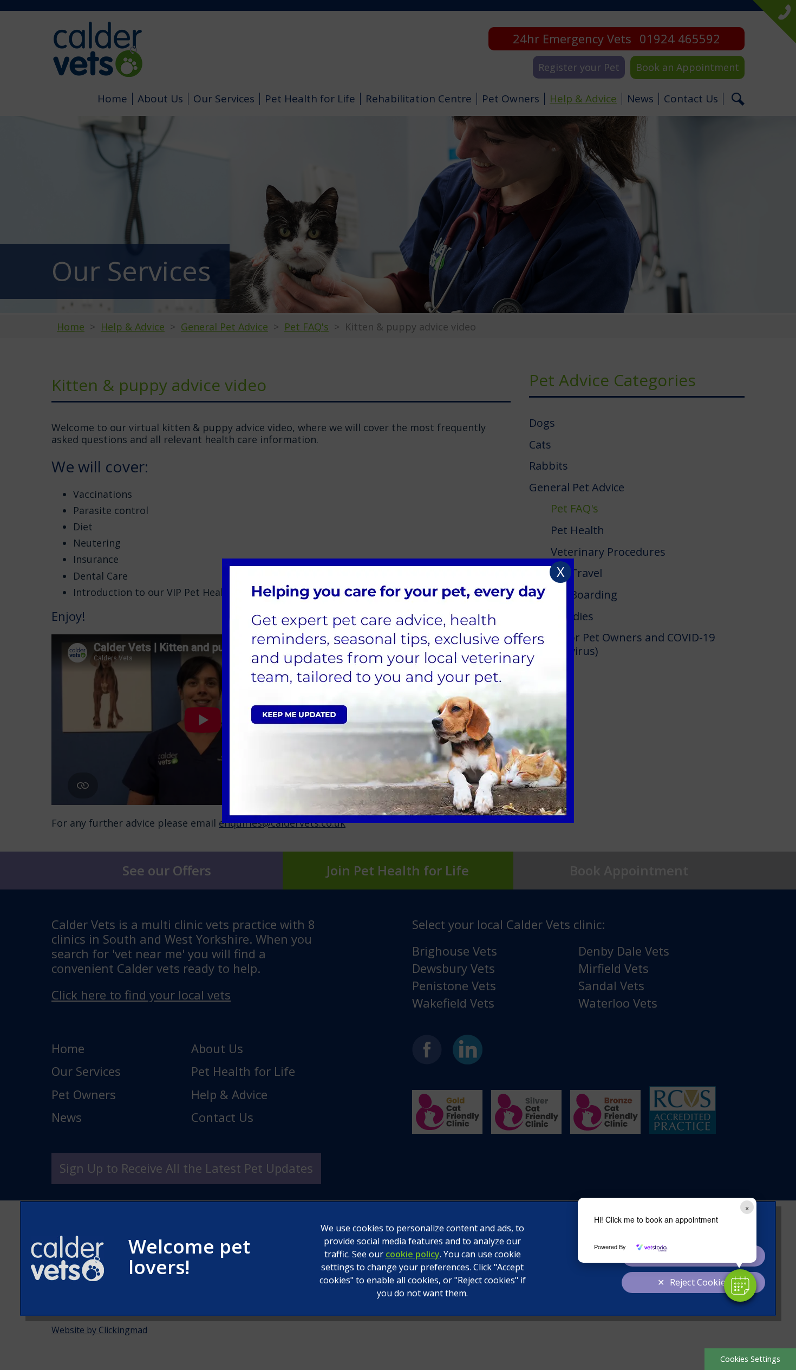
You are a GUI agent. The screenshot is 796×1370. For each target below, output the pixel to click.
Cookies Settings (750, 1359)
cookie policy (413, 1254)
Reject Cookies (700, 1282)
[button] (740, 1285)
